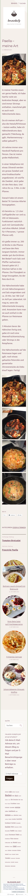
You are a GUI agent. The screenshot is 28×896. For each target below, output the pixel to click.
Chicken (6, 799)
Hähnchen (16, 815)
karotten (14, 819)
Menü (15, 3)
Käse (12, 826)
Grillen (6, 811)
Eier (19, 799)
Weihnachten (7, 862)
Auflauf (13, 791)
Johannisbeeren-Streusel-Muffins (14, 690)
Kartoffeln (19, 819)
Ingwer (20, 815)
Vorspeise (18, 858)
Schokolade (14, 850)
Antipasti (7, 791)
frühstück (7, 807)
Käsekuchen (16, 826)
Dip (12, 799)
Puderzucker (7, 842)
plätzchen (16, 838)
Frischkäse (13, 803)
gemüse (17, 807)
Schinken (9, 850)
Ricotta (19, 842)
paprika (6, 834)
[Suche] (19, 3)
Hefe (17, 811)
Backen (8, 795)
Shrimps (19, 850)
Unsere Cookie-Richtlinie (20, 889)
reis (11, 842)
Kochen (13, 823)
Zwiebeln (16, 862)
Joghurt (6, 819)
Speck (10, 854)
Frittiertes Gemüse (14, 657)
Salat (15, 846)
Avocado (17, 791)
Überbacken (7, 865)
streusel (13, 854)
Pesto (21, 834)
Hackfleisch (12, 811)
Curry (9, 799)
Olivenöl (19, 830)
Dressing (15, 799)
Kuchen (7, 826)
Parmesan (12, 834)
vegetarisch (13, 858)
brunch (19, 795)
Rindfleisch (7, 846)
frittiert (18, 803)
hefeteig (8, 815)
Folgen (9, 778)
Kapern (10, 819)
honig (12, 815)
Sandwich (19, 846)
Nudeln (12, 830)
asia (10, 791)
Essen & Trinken (19, 527)
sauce (6, 850)
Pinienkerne (7, 838)
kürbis (20, 826)
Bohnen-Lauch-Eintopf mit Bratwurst (14, 587)
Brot (16, 795)
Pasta (17, 834)
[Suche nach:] (23, 3)
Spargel (7, 854)
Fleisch (8, 803)
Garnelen (12, 807)
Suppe (17, 854)
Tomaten (7, 858)
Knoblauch (8, 823)
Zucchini (12, 862)
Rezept (15, 842)
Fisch (6, 803)
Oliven (16, 830)
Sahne (11, 846)
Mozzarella (7, 830)
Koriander (18, 823)
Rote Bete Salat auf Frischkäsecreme (14, 622)
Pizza (11, 838)
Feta (22, 799)
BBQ (13, 795)
